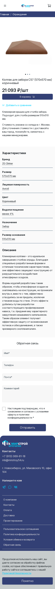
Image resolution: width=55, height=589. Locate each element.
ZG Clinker (7, 163)
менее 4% (8, 213)
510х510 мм (8, 239)
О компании (10, 499)
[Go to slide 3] (29, 74)
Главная (4, 14)
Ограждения (20, 14)
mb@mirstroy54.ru (13, 460)
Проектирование (12, 520)
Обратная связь (12, 544)
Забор (5, 226)
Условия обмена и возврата (19, 539)
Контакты (8, 504)
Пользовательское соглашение (21, 529)
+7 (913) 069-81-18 (13, 456)
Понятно (27, 581)
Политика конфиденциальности (21, 534)
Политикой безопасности (16, 573)
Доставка (9, 515)
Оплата (7, 510)
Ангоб (5, 188)
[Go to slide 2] (27, 74)
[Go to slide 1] (25, 74)
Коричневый (9, 201)
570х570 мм (9, 176)
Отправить (27, 427)
